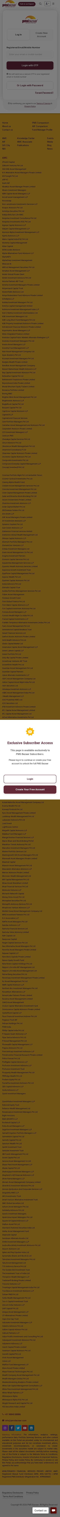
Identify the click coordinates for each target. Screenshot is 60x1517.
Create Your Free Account (30, 789)
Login (30, 779)
